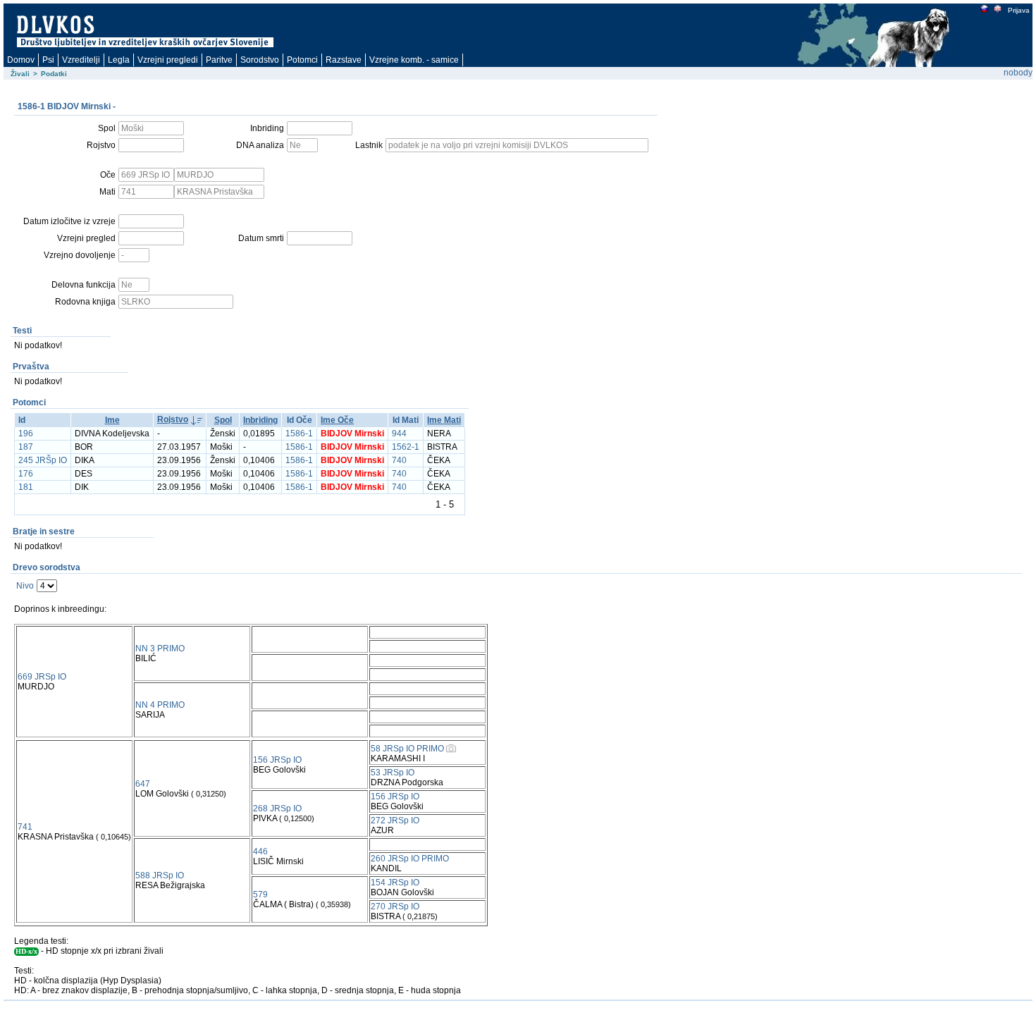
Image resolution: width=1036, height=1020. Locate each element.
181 (25, 487)
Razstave (344, 60)
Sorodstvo (259, 60)
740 (399, 460)
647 (142, 784)
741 (25, 827)
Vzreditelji (81, 60)
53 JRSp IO (392, 773)
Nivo (25, 586)
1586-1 (299, 433)
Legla (119, 60)
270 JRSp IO (395, 906)
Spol (223, 420)
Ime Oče (337, 420)
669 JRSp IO (42, 677)
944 (399, 433)
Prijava (1019, 10)
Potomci (302, 60)
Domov (21, 60)
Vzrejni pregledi (167, 60)
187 (25, 447)
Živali (20, 74)
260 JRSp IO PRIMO (410, 859)
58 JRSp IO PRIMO (407, 749)
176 (25, 474)
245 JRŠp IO (42, 460)
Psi (48, 60)
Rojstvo (172, 419)
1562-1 (405, 447)
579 (260, 894)
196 (25, 433)
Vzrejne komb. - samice (414, 60)
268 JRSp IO (277, 808)
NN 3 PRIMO (160, 648)
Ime (112, 420)
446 (260, 851)
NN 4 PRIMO (160, 705)
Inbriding (260, 420)
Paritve (219, 60)
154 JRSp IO (395, 882)
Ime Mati (444, 420)
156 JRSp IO (277, 760)
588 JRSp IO (159, 875)
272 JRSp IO (395, 820)
